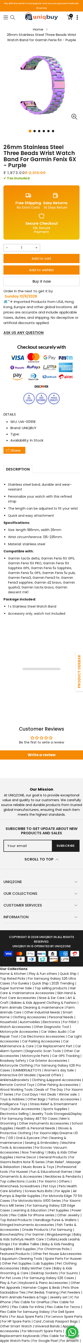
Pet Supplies (59, 1210)
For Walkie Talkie (26, 1244)
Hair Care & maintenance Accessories (38, 990)
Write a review (42, 755)
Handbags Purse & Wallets (56, 1220)
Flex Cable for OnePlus (32, 1302)
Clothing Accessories (29, 1017)
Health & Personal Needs (35, 1128)
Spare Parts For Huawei (63, 1258)
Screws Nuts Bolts (39, 1191)
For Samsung (61, 1229)
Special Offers (50, 1075)
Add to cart (41, 258)
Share (16, 450)
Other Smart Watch (16, 1326)
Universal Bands (47, 1326)
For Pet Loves (10, 1278)
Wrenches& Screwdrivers (20, 1186)
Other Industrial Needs (42, 1012)
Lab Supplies (44, 1263)
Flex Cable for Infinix (28, 1307)
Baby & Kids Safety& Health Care (40, 1237)
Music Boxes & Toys (38, 1167)
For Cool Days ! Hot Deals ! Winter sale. (46, 1094)
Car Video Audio (54, 1031)
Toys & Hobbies (12, 1099)
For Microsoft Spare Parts (42, 1331)
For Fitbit (70, 1022)
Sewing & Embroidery (42, 1142)
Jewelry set (59, 1297)
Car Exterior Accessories (48, 1060)
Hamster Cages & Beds (41, 1287)
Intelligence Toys (13, 1104)
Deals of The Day (49, 1089)
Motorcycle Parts (35, 1055)
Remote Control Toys (17, 1084)
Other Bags (36, 1099)
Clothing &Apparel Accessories (56, 1080)
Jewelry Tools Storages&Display (56, 1113)
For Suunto (69, 1273)
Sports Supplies (55, 1109)
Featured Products (15, 1253)
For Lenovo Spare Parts (64, 1316)
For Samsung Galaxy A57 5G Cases (30, 1118)
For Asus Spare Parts (27, 1316)
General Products (53, 1157)
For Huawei (19, 1171)
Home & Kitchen (13, 973)
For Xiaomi (47, 1181)
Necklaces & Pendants (63, 1176)
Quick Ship (68, 973)
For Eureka (21, 983)
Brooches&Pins (12, 1234)
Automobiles (30, 1022)
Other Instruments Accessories (44, 1123)
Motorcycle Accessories (19, 1031)
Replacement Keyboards (20, 1336)
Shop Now (41, 8)
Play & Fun (8, 1282)
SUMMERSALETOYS (27, 1070)
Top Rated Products (16, 1220)
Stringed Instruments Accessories (27, 1224)
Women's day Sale (59, 1070)
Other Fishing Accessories (57, 1084)
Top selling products (51, 988)
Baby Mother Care (36, 1268)
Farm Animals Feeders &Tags (23, 1297)
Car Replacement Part (54, 1046)
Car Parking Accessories (41, 1041)
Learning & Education (30, 1210)
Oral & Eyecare (28, 1138)
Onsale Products (35, 1229)
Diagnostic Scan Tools (43, 1051)
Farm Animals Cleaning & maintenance (32, 1007)
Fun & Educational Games (51, 1171)
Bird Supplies (26, 1249)
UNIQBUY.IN (48, 937)
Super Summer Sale (16, 988)
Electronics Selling (14, 1113)
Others (64, 1181)
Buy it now (42, 281)
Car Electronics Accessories (43, 1036)
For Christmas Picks (54, 1249)
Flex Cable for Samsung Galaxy (25, 1311)
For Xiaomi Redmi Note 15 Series (37, 1159)
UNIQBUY (29, 427)
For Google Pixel (45, 1340)
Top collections (12, 1181)
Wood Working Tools (16, 1089)
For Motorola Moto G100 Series (37, 1200)
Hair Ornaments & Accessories (40, 1174)
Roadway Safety (13, 1060)
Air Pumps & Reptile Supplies (38, 1193)
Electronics (51, 1022)
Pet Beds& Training (43, 1292)
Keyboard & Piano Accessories (43, 1282)
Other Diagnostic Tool (51, 1026)
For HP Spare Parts (16, 1321)
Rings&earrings (59, 1234)
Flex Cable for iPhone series (32, 1215)
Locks (31, 1181)
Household (8, 1022)
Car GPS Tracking (66, 1055)
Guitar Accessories (25, 1109)
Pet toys (49, 1186)
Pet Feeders (70, 1292)
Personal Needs (61, 1017)
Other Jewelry (68, 1215)
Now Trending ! (34, 1152)
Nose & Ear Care (52, 998)
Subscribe (65, 846)
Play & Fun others (43, 973)
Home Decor (26, 1157)
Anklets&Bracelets (14, 1080)
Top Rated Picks (12, 978)
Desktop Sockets (44, 1273)
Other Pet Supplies (17, 1263)
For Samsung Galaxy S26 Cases (49, 1278)
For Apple (62, 1191)
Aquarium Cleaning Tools (22, 1258)
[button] (5, 17)
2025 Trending (62, 983)
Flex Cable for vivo (57, 1336)
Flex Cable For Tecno (63, 1307)
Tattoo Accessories (63, 1099)
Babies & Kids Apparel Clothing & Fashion (44, 1002)
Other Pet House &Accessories (57, 1253)
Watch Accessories (15, 1026)
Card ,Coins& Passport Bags (55, 1321)
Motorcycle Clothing (16, 1065)
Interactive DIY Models (18, 1075)
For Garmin (35, 1234)
